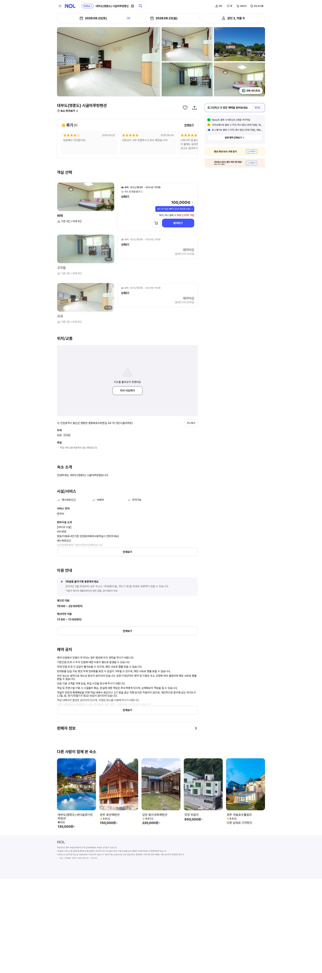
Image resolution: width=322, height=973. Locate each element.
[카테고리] (60, 6)
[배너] (235, 151)
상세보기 (125, 196)
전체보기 (189, 125)
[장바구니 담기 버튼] (156, 223)
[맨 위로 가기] (314, 965)
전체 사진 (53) (253, 90)
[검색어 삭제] (132, 6)
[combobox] (112, 6)
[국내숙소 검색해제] (91, 6)
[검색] (141, 6)
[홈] (70, 6)
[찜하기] (185, 107)
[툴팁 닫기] (192, 209)
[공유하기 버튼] (194, 107)
